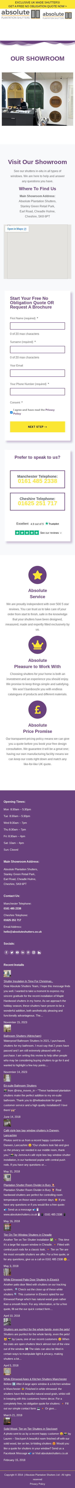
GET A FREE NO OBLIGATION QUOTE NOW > (37, 6)
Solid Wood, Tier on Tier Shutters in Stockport (30, 1428)
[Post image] (7, 976)
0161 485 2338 (37, 481)
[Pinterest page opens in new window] (28, 952)
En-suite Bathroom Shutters (20, 1085)
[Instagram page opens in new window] (33, 952)
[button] (6, 100)
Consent (16, 402)
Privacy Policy (37, 1484)
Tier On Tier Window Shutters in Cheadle (28, 1234)
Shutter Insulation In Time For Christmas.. (28, 981)
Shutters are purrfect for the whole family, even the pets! (37, 1329)
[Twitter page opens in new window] (11, 952)
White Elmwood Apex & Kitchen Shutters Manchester (35, 1379)
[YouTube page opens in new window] (17, 952)
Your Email (16, 365)
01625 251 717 (37, 503)
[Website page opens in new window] (39, 952)
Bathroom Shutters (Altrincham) (22, 1035)
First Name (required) (24, 318)
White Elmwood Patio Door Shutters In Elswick (31, 1279)
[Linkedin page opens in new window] (22, 952)
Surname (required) (23, 341)
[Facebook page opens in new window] (6, 952)
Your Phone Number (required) (29, 383)
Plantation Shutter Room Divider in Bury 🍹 (29, 1185)
